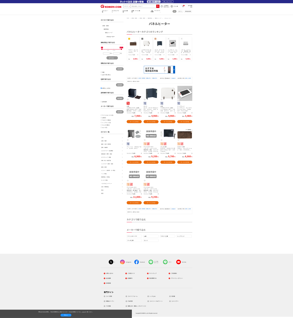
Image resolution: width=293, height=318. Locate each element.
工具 (102, 137)
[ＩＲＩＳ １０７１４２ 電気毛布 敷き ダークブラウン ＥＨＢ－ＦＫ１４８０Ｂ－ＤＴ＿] (151, 174)
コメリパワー (175, 301)
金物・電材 (104, 140)
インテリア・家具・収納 (107, 163)
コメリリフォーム (132, 296)
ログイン (180, 11)
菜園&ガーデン (110, 301)
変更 (174, 11)
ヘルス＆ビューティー (106, 183)
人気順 (139, 78)
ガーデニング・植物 (106, 157)
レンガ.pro (153, 296)
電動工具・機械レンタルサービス (137, 306)
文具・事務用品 (105, 186)
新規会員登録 (188, 11)
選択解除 (119, 69)
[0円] (102, 49)
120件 (189, 78)
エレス (146, 240)
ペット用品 (104, 173)
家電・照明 (106, 25)
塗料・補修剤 (104, 147)
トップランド (180, 236)
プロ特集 (108, 306)
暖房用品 (106, 29)
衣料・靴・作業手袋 (106, 160)
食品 (102, 190)
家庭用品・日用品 (105, 177)
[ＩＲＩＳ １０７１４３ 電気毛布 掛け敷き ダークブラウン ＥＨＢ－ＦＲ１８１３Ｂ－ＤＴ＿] (134, 174)
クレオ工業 (130, 240)
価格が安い (149, 78)
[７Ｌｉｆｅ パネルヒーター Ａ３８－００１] (134, 134)
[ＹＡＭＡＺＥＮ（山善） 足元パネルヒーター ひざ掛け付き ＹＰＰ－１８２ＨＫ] (134, 93)
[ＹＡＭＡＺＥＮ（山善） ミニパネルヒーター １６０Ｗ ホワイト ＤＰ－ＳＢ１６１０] (167, 93)
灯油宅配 (130, 301)
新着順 (143, 78)
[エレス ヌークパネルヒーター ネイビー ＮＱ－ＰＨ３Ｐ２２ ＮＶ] (151, 93)
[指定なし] (121, 49)
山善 (145, 236)
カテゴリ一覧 (105, 11)
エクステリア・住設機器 (107, 150)
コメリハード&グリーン (156, 301)
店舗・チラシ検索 (135, 11)
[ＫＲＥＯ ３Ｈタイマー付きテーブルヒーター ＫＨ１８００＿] (167, 134)
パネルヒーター (110, 36)
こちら (83, 311)
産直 (102, 193)
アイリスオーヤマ (132, 236)
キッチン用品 (104, 180)
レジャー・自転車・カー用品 (108, 170)
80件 (186, 78)
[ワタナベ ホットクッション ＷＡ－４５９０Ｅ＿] (184, 134)
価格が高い (155, 78)
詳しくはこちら (167, 2)
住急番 (173, 296)
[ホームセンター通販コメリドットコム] (111, 7)
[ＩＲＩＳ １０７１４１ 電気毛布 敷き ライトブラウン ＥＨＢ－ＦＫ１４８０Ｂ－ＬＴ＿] (151, 134)
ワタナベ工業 (164, 236)
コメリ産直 (109, 296)
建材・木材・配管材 (106, 144)
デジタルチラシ (115, 11)
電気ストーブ (108, 32)
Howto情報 (125, 11)
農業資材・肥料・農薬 (106, 154)
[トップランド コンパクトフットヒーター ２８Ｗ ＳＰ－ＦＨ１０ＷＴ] (184, 93)
